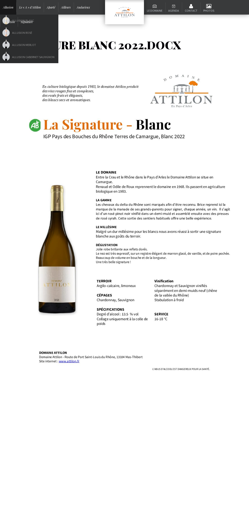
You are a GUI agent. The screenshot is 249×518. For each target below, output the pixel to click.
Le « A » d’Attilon (30, 7)
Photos (208, 10)
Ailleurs (66, 7)
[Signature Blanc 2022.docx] (124, 218)
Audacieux (83, 7)
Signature (27, 22)
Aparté (51, 7)
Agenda (173, 10)
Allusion (8, 7)
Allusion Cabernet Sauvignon (33, 57)
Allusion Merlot (24, 45)
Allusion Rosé (22, 33)
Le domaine (154, 10)
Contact (191, 10)
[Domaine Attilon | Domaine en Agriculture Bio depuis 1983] (124, 12)
